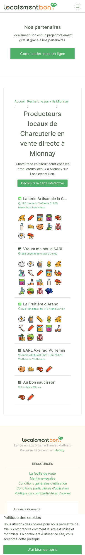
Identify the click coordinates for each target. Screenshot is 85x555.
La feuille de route (42, 473)
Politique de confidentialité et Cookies (42, 493)
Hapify (59, 450)
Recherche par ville (41, 101)
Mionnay (62, 101)
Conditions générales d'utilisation (42, 483)
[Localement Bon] (30, 6)
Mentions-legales (42, 478)
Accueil (20, 101)
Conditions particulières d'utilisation (43, 488)
